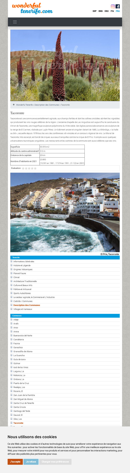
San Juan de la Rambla (24, 395)
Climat (16, 277)
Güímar (16, 363)
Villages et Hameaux (22, 309)
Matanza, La (19, 375)
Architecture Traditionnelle (25, 281)
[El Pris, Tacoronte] (65, 212)
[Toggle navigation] (14, 22)
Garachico (18, 347)
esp (95, 11)
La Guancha (19, 355)
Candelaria (18, 339)
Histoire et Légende (21, 265)
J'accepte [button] (15, 461)
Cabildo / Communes (22, 301)
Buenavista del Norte (22, 335)
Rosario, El (18, 391)
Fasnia (16, 343)
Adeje (15, 319)
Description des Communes (47, 105)
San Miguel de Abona (23, 399)
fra (118, 11)
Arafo (15, 323)
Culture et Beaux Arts (22, 285)
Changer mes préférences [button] (55, 461)
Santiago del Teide (21, 411)
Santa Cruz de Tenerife (23, 403)
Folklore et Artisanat (22, 289)
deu (107, 11)
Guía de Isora (19, 359)
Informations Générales (23, 261)
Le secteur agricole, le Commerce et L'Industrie (34, 297)
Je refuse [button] (31, 461)
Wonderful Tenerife (24, 105)
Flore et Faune (19, 273)
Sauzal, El (18, 415)
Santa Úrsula (19, 407)
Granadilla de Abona (22, 351)
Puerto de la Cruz (21, 383)
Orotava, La (18, 379)
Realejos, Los (19, 387)
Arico (15, 327)
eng (101, 11)
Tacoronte (18, 423)
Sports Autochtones (22, 293)
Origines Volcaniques (22, 269)
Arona (16, 331)
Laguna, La (18, 371)
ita (112, 11)
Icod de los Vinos (20, 367)
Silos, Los (17, 419)
